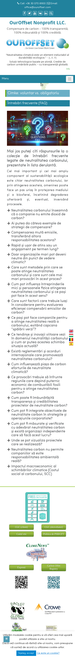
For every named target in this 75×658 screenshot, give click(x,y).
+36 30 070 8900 (36, 3)
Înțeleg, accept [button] (26, 653)
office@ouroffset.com (37, 7)
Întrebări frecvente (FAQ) (27, 103)
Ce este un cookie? (48, 653)
